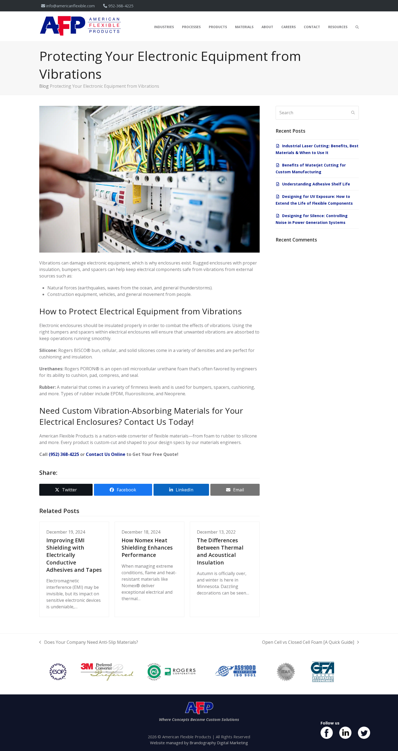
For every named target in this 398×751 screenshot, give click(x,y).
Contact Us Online (105, 454)
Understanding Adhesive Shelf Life (316, 184)
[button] (357, 26)
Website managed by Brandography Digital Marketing (199, 742)
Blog (44, 86)
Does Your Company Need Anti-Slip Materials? (88, 642)
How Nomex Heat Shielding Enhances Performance (147, 548)
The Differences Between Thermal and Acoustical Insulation (220, 551)
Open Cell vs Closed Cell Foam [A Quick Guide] (308, 642)
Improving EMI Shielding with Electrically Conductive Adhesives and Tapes (74, 555)
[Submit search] (353, 112)
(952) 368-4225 (64, 454)
